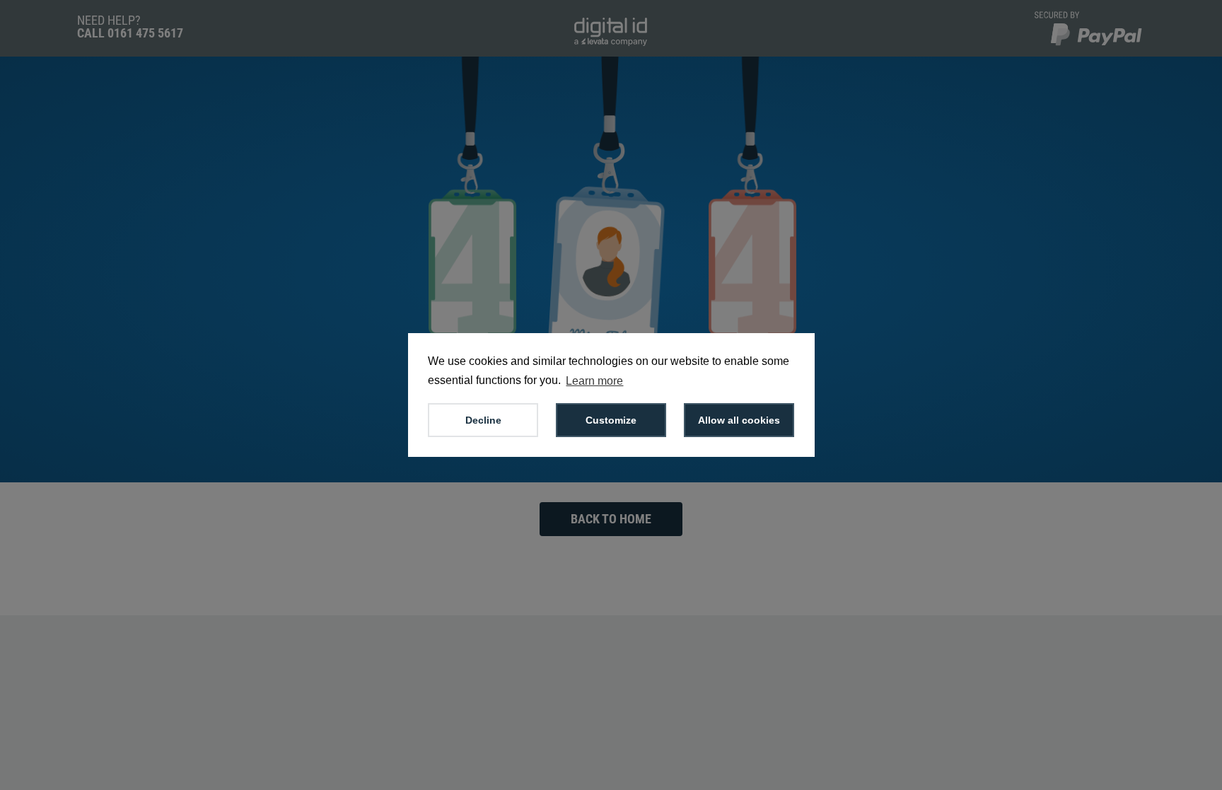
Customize (611, 420)
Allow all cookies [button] (739, 420)
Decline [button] (483, 420)
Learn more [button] (594, 381)
